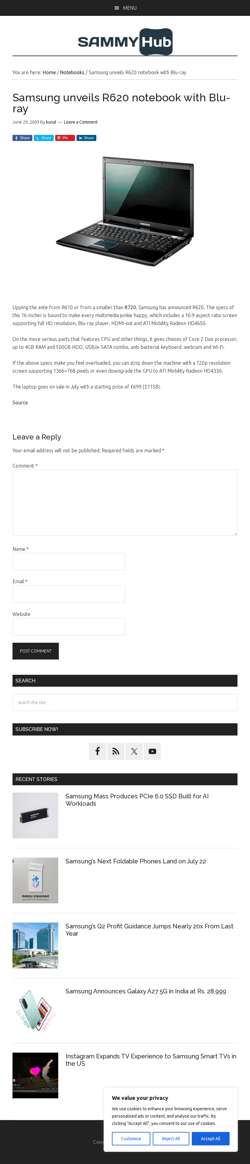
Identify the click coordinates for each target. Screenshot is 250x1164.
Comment (25, 465)
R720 (130, 307)
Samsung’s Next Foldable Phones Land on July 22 (136, 861)
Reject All (171, 1138)
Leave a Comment (81, 122)
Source (20, 402)
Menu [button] (130, 8)
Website (21, 614)
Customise (131, 1138)
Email (19, 581)
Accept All (210, 1138)
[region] (171, 1120)
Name (20, 549)
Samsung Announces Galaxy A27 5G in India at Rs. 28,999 (147, 991)
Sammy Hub (125, 42)
